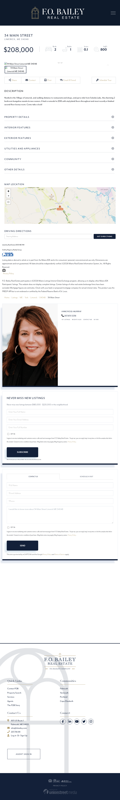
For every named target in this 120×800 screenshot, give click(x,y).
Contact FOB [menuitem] (12, 688)
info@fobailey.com (19, 728)
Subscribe (22, 452)
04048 (42, 297)
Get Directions (104, 236)
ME (21, 297)
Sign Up (23, 735)
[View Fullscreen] (8, 202)
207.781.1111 (15, 732)
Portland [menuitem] (63, 697)
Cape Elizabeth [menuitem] (66, 701)
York (26, 297)
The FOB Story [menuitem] (13, 705)
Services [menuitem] (10, 697)
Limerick (33, 297)
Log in (13, 735)
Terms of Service (60, 554)
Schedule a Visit (86, 477)
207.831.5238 (70, 315)
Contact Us (33, 477)
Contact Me (87, 319)
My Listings (66, 319)
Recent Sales (77, 319)
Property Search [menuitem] (14, 692)
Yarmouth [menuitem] (64, 692)
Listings (15, 297)
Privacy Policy (8, 273)
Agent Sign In (24, 754)
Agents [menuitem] (10, 701)
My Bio (96, 319)
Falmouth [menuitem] (64, 688)
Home (6, 297)
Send (22, 545)
